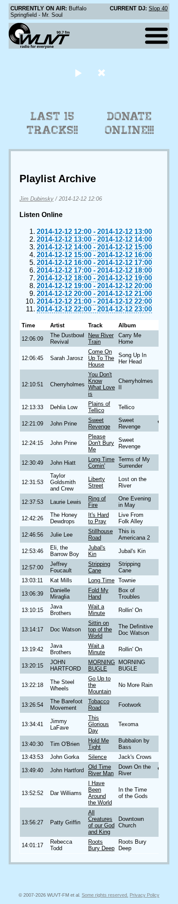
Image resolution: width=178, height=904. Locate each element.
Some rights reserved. (105, 895)
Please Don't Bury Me (101, 443)
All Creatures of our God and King (101, 822)
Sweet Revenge (99, 423)
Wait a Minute (96, 609)
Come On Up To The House (101, 358)
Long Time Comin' (101, 462)
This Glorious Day (98, 724)
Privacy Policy (144, 895)
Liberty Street (96, 482)
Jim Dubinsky (36, 199)
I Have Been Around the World (100, 793)
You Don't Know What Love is (101, 384)
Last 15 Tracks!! (52, 123)
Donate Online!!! (129, 123)
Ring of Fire (97, 501)
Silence (97, 757)
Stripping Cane (99, 567)
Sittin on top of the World (100, 629)
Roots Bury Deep (101, 845)
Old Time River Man (101, 770)
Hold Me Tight (98, 743)
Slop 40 (158, 8)
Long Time (101, 580)
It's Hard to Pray (98, 518)
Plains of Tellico (99, 407)
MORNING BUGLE (101, 665)
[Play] (78, 72)
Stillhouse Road (100, 534)
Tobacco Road (98, 704)
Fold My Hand (98, 593)
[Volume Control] (102, 72)
